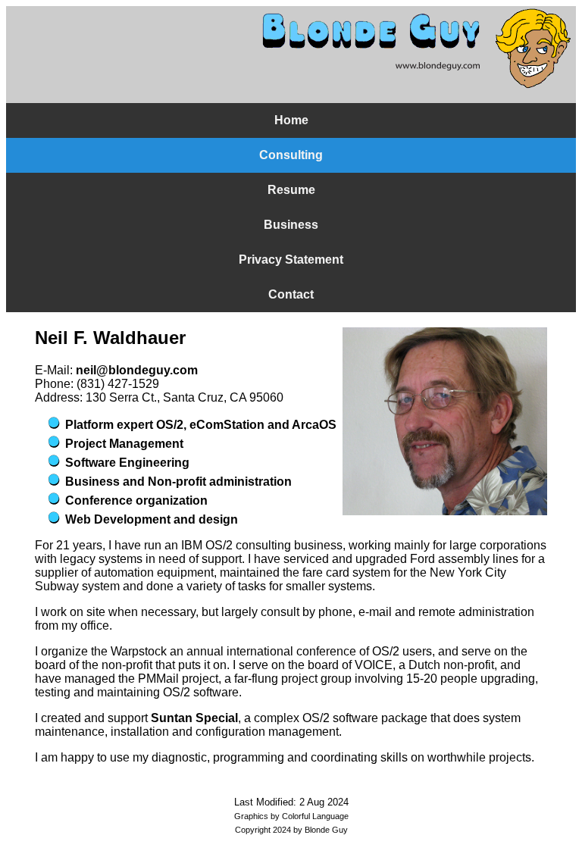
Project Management (124, 443)
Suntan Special (194, 718)
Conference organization (136, 500)
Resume (291, 189)
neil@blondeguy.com (137, 370)
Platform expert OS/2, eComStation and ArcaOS (200, 424)
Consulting (291, 155)
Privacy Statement (291, 259)
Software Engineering (127, 462)
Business (291, 224)
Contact (291, 294)
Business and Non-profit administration (178, 481)
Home (291, 120)
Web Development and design (151, 519)
